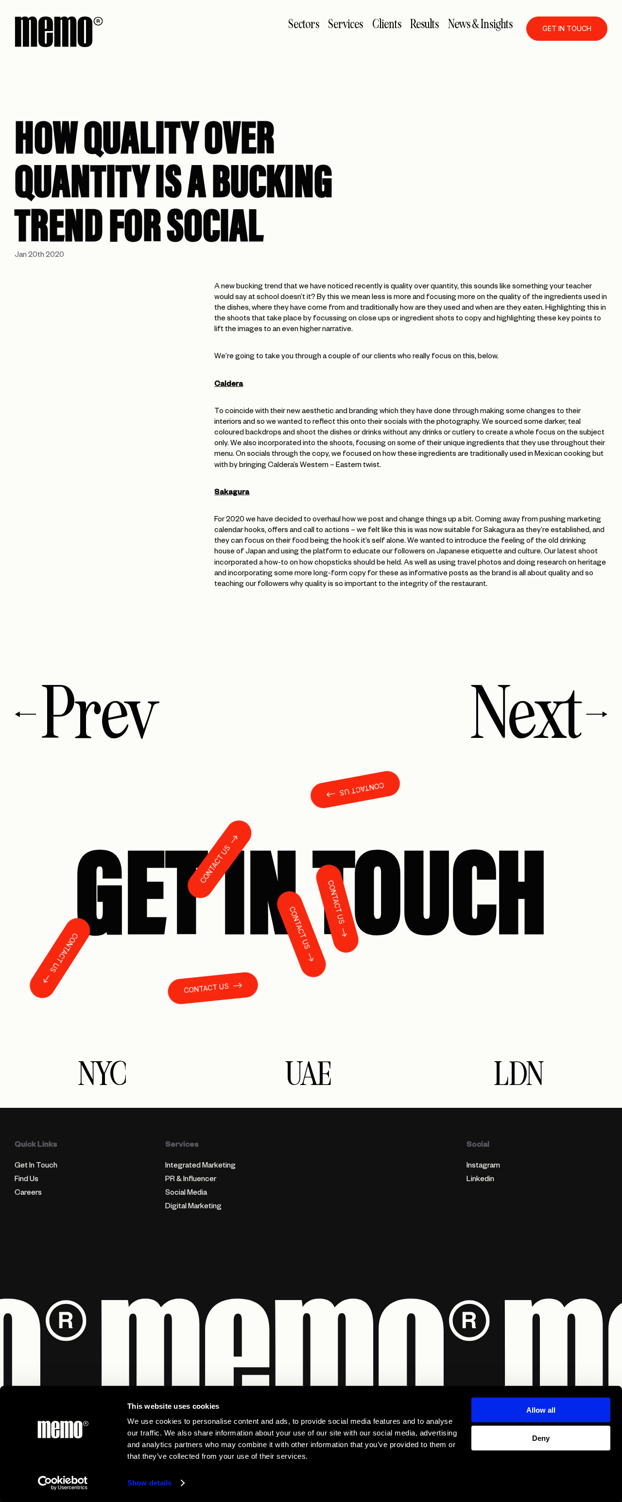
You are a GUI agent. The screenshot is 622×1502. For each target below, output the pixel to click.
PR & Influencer (190, 1180)
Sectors (303, 24)
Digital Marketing (193, 1207)
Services (345, 24)
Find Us (26, 1180)
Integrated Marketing (200, 1166)
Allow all (540, 1410)
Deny (541, 1438)
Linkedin (480, 1180)
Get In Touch (36, 1166)
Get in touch (566, 28)
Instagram (483, 1166)
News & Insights (480, 24)
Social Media (186, 1193)
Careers (28, 1193)
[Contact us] (311, 891)
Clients (386, 24)
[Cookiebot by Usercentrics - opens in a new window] (62, 1483)
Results (424, 24)
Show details (149, 1483)
